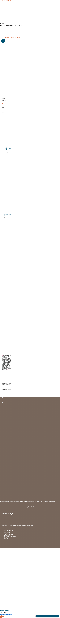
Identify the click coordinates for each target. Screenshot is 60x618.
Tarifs (18, 25)
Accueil (2, 25)
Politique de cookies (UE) (7, 519)
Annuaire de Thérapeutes (7, 516)
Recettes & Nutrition (13, 26)
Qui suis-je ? (5, 25)
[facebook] (2, 398)
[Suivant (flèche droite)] (1, 617)
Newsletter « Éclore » (24, 26)
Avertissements (6, 517)
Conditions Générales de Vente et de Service (10, 520)
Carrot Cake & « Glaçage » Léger (10, 37)
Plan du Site (5, 521)
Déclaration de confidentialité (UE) (8, 518)
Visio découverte (22, 25)
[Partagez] (2, 616)
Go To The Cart (9, 614)
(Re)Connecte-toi (10, 25)
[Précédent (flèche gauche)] (0, 617)
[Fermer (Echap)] (3, 616)
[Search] (2, 103)
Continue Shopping (3, 614)
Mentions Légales (6, 522)
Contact (19, 26)
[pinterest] (2, 401)
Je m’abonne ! (3, 394)
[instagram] (2, 399)
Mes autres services (4, 26)
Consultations (15, 25)
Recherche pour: (4, 100)
